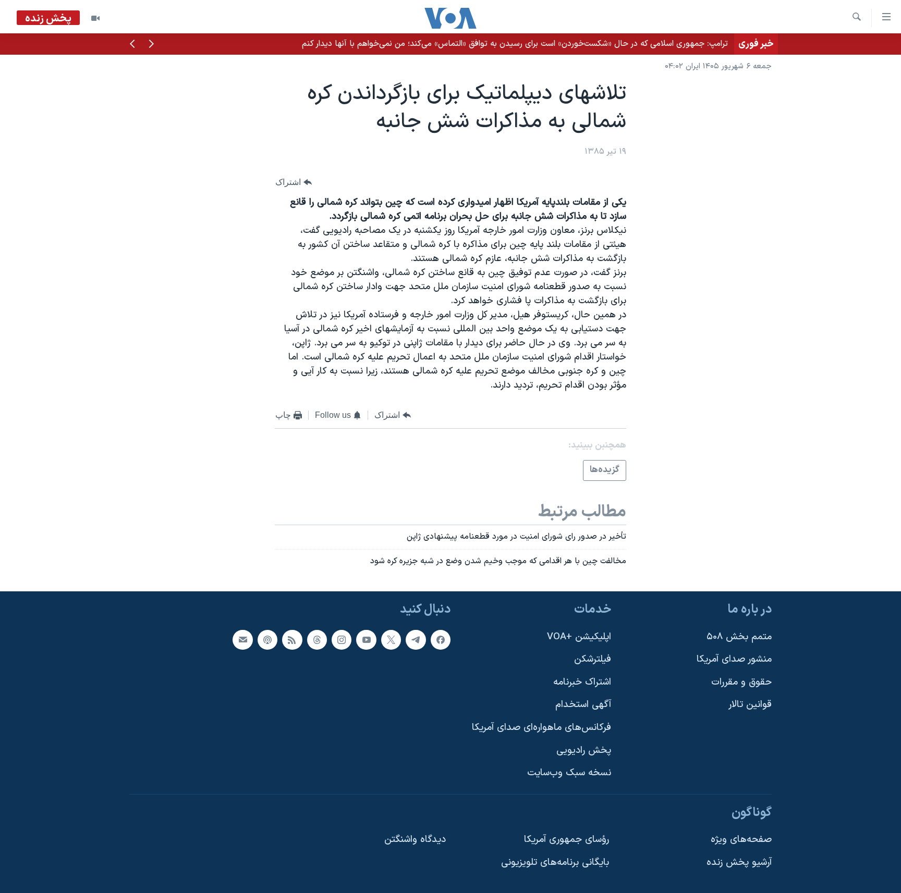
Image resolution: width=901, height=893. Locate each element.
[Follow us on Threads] (317, 640)
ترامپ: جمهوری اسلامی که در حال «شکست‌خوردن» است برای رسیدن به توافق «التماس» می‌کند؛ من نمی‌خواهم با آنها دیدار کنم (515, 44)
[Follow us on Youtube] (366, 640)
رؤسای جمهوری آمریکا (566, 840)
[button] (151, 44)
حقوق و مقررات (741, 682)
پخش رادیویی (583, 750)
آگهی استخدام (583, 705)
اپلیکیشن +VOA (579, 637)
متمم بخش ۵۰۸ (739, 637)
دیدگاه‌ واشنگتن (415, 840)
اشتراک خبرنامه (582, 682)
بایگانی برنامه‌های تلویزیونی (555, 862)
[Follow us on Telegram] (415, 640)
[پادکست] (267, 640)
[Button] (293, 182)
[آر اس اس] (292, 640)
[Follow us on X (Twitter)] (391, 640)
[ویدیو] (95, 18)
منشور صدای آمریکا (734, 659)
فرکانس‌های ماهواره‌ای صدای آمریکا (541, 728)
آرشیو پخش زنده (739, 862)
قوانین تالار (750, 705)
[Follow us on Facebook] (441, 640)
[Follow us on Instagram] (341, 640)
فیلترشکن (592, 659)
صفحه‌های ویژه (741, 840)
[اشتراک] (242, 640)
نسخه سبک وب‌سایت (569, 773)
